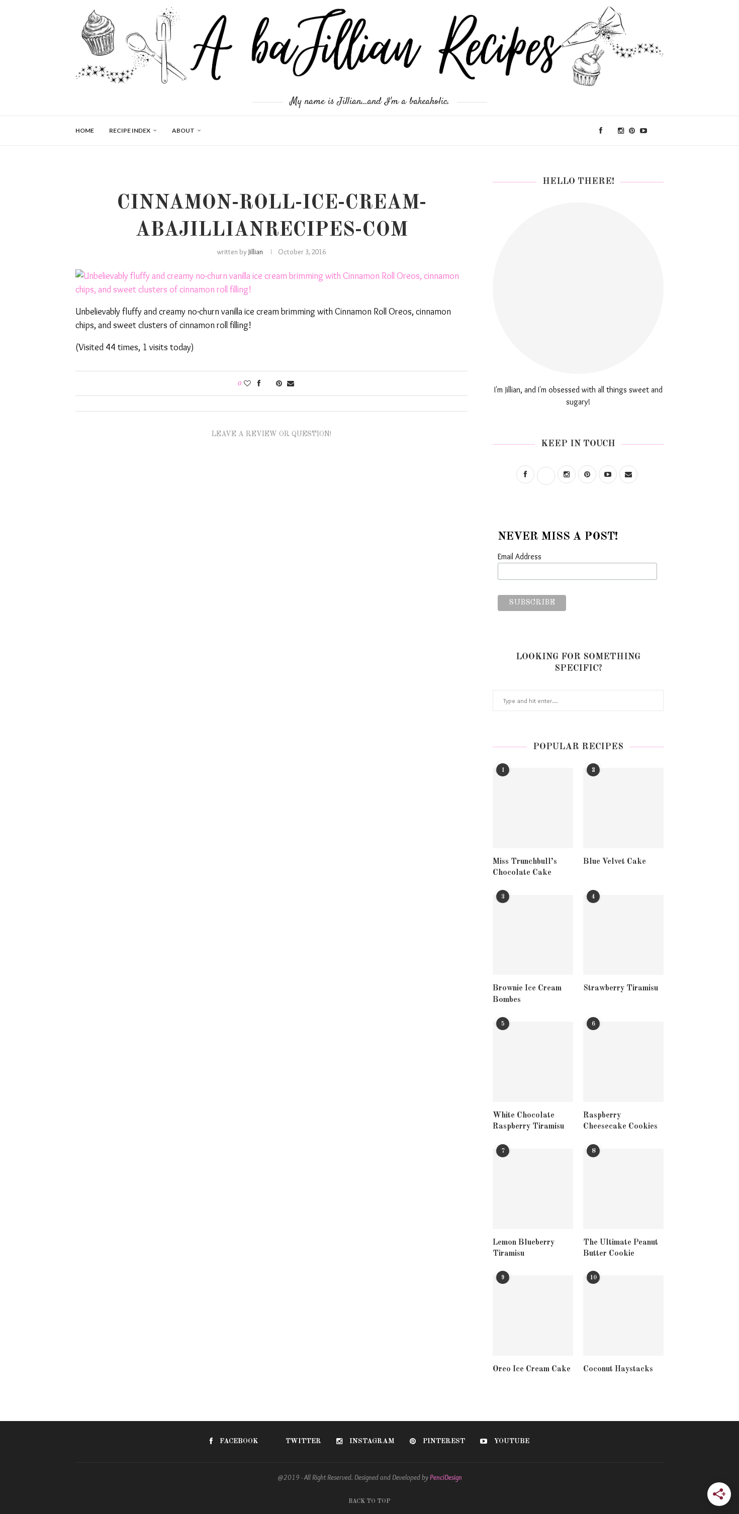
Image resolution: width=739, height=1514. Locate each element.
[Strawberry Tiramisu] (623, 935)
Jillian (255, 251)
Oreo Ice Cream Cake (532, 1369)
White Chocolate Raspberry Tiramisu (528, 1121)
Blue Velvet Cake (614, 862)
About (183, 130)
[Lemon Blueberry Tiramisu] (533, 1189)
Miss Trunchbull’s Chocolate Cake (525, 867)
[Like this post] (247, 383)
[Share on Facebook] (258, 383)
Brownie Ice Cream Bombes (527, 993)
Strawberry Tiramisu (620, 988)
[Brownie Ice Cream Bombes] (533, 935)
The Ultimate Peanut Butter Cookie (620, 1248)
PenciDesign (446, 1477)
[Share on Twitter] (268, 383)
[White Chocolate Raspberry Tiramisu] (533, 1062)
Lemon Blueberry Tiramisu (524, 1248)
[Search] (659, 130)
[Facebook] (600, 130)
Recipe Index (129, 130)
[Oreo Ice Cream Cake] (533, 1315)
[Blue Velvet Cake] (623, 808)
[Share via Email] (290, 383)
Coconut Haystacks (618, 1369)
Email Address (519, 556)
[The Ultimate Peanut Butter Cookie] (623, 1189)
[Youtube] (643, 130)
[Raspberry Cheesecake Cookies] (623, 1062)
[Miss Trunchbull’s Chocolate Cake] (533, 808)
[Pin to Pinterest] (279, 383)
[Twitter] (610, 130)
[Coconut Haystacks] (623, 1315)
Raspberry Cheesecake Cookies (620, 1121)
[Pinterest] (632, 130)
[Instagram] (621, 130)
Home (84, 130)
